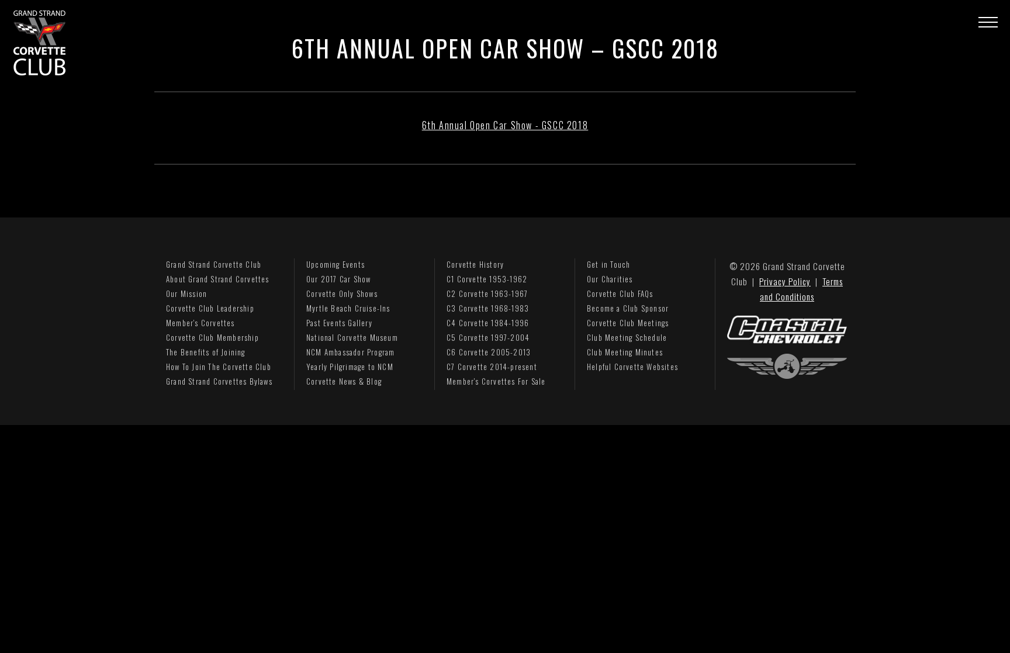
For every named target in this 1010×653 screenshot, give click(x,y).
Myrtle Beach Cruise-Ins (348, 308)
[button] (988, 22)
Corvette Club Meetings (628, 323)
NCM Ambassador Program (350, 352)
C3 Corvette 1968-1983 (488, 308)
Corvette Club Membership (212, 337)
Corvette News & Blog (344, 381)
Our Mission (186, 293)
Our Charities (610, 279)
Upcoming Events (335, 264)
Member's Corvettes (200, 323)
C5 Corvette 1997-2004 (488, 337)
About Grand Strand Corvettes (217, 279)
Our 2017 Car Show (338, 279)
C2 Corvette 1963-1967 (487, 293)
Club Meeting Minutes (625, 352)
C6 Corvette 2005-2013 (489, 352)
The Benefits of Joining (205, 352)
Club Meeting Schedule (627, 337)
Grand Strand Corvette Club (213, 264)
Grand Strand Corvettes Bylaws (219, 381)
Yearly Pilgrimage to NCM (349, 366)
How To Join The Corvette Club (218, 366)
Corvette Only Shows (342, 293)
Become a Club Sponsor (628, 308)
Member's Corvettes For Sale (496, 381)
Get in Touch (608, 264)
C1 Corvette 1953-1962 (487, 279)
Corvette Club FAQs (620, 293)
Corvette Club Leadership (210, 308)
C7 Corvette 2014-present (492, 366)
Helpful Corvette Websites (632, 366)
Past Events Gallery (339, 323)
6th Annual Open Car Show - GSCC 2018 (505, 125)
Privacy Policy (785, 281)
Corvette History (475, 264)
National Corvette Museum (352, 337)
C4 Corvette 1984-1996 (488, 323)
